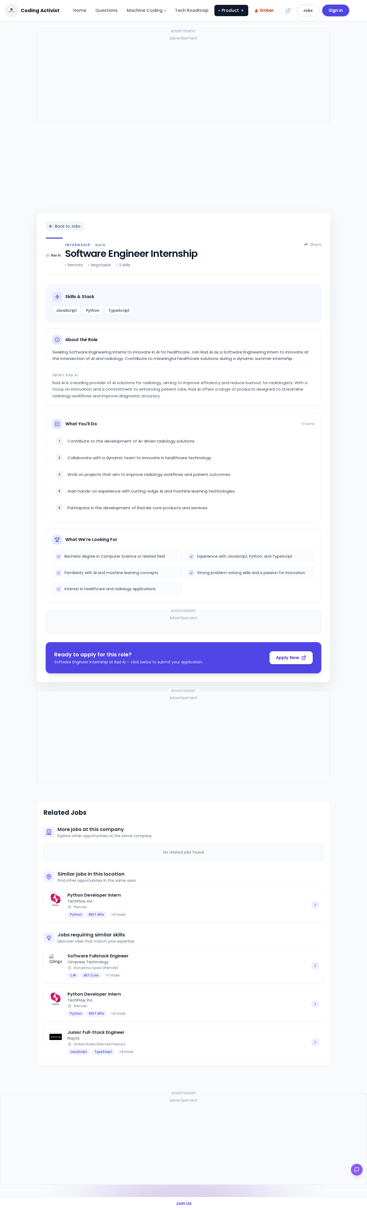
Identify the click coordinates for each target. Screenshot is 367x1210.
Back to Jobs (68, 226)
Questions (106, 10)
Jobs (308, 10)
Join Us (184, 1203)
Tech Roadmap (191, 10)
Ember (267, 10)
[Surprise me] (288, 10)
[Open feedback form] (357, 1170)
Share (315, 244)
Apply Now (287, 657)
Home (79, 10)
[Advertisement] (183, 80)
